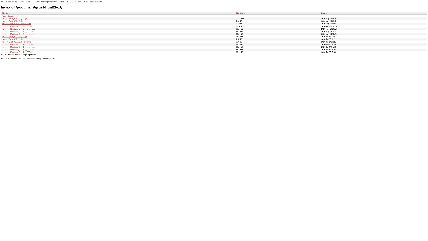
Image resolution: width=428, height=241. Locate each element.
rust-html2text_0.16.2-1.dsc (12, 21)
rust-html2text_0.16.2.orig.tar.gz (14, 19)
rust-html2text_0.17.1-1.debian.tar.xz (16, 42)
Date (323, 13)
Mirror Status (13, 2)
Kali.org (4, 2)
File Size (239, 13)
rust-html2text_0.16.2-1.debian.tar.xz (16, 24)
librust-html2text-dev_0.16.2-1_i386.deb (17, 26)
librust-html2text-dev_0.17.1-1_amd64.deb (18, 50)
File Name (6, 13)
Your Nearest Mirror (39, 2)
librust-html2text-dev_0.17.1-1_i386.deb (17, 52)
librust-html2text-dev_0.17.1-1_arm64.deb (18, 47)
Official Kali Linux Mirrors (92, 2)
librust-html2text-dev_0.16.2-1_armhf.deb (18, 34)
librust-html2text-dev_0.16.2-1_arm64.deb (18, 29)
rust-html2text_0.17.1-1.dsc (12, 39)
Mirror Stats (52, 2)
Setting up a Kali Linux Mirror (70, 2)
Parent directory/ (8, 16)
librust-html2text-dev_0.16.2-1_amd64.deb (18, 31)
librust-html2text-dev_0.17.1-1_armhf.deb (18, 44)
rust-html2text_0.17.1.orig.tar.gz (14, 37)
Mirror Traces (25, 2)
